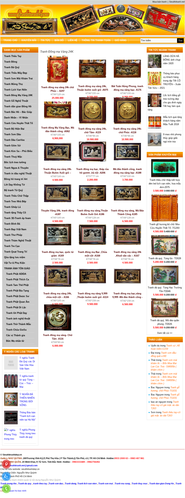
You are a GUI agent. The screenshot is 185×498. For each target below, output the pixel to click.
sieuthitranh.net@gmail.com (23, 465)
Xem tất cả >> (164, 333)
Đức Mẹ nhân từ (15, 341)
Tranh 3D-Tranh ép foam (17, 218)
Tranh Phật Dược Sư (17, 296)
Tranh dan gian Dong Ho (161, 483)
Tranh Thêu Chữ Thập (16, 195)
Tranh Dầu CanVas (14, 140)
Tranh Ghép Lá (12, 207)
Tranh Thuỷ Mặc (13, 156)
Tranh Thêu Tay (12, 56)
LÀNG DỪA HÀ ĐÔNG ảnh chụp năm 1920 (171, 60)
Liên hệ (72, 40)
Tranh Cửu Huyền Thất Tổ (18, 123)
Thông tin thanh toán (96, 40)
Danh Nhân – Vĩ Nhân (16, 117)
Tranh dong (70, 483)
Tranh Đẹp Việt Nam (15, 229)
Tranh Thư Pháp (13, 235)
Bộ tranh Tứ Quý (13, 190)
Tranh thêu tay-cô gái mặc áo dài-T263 (165, 405)
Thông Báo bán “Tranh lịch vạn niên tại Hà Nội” (28, 416)
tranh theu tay (40, 483)
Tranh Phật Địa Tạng (17, 290)
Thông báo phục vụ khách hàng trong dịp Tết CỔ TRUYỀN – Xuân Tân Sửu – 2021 (164, 80)
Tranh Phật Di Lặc (16, 307)
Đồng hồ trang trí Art (15, 179)
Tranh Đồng (10, 61)
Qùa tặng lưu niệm (14, 257)
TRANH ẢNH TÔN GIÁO (17, 268)
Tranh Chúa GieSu (16, 329)
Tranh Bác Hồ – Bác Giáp (18, 112)
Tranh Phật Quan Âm (17, 301)
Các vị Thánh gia (15, 335)
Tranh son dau (55, 483)
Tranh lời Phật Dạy (16, 313)
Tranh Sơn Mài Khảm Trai (18, 78)
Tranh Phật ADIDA (16, 274)
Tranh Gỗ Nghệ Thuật (16, 100)
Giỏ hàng (120, 40)
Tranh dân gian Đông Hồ (17, 106)
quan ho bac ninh (17, 491)
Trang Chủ (10, 40)
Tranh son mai (105, 483)
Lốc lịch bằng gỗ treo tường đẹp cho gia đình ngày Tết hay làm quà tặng (165, 102)
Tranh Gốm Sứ (12, 145)
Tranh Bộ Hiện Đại (14, 128)
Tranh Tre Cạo (12, 246)
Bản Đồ (59, 40)
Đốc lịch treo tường (15, 162)
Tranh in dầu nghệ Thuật (18, 173)
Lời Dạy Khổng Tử (14, 184)
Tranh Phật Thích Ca (17, 279)
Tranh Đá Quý (11, 67)
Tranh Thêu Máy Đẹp (15, 73)
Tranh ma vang (122, 483)
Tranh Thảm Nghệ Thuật (17, 240)
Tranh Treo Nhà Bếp (15, 201)
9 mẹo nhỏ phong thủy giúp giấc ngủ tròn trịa (172, 138)
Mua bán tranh (159, 2)
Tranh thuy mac (140, 483)
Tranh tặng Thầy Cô (15, 212)
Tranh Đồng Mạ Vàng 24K (18, 95)
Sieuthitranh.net (177, 2)
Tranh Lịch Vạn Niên (15, 89)
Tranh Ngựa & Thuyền (16, 168)
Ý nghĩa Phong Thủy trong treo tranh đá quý (27, 433)
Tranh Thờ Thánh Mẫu (18, 324)
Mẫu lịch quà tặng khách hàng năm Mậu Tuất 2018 (172, 121)
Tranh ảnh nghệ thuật (18, 318)
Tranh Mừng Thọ (13, 84)
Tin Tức (45, 40)
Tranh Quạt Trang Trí (15, 251)
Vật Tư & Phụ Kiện (14, 263)
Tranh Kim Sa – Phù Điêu (18, 151)
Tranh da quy (24, 483)
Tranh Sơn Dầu (12, 134)
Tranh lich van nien (87, 483)
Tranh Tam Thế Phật (17, 285)
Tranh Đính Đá (12, 223)
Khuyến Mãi (28, 40)
